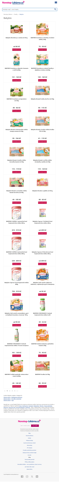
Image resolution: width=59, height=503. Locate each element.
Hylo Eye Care (12, 407)
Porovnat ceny (17, 49)
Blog (29, 433)
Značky (16, 14)
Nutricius (6, 407)
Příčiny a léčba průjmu (29, 462)
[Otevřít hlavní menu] (56, 2)
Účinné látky (29, 445)
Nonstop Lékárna (8, 14)
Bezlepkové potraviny (17, 397)
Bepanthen (36, 406)
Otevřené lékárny (29, 435)
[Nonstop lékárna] (13, 3)
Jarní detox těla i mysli (29, 466)
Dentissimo (25, 406)
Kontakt (29, 455)
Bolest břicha (29, 469)
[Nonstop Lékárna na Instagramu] (27, 476)
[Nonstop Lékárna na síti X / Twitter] (32, 476)
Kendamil (31, 406)
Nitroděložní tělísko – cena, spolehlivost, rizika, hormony (29, 464)
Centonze (27, 407)
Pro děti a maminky (16, 399)
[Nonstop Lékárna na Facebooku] (22, 476)
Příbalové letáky (29, 440)
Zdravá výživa (7, 397)
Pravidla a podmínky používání (29, 450)
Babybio (21, 14)
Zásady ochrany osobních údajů (29, 452)
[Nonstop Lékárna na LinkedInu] (37, 476)
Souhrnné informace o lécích (29, 443)
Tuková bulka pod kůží (29, 459)
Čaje (13, 400)
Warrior (42, 406)
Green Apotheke (48, 406)
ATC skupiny (29, 447)
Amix (20, 406)
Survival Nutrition (20, 407)
